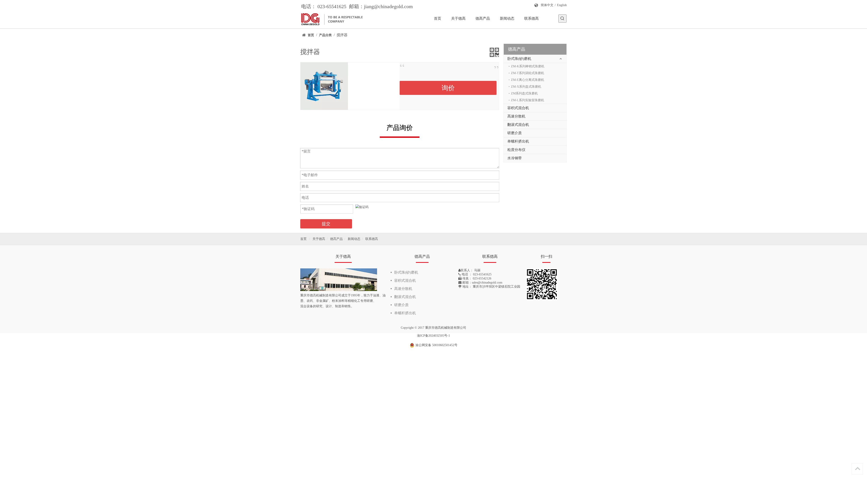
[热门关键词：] (562, 18)
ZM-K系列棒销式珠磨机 (527, 66)
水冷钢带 (514, 158)
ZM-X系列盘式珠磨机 (526, 86)
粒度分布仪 (516, 150)
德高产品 (336, 239)
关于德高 (318, 239)
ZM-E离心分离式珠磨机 (527, 80)
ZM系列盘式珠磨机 (524, 93)
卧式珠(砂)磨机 (519, 59)
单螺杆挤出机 (518, 141)
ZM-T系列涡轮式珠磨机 (527, 73)
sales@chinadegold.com (487, 282)
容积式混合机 (518, 108)
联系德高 (371, 239)
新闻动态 (354, 239)
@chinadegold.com (393, 6)
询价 (448, 88)
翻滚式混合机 (518, 125)
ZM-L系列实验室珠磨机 (527, 100)
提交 (326, 223)
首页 (303, 239)
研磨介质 (514, 133)
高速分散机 (516, 116)
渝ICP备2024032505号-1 (433, 335)
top (857, 468)
